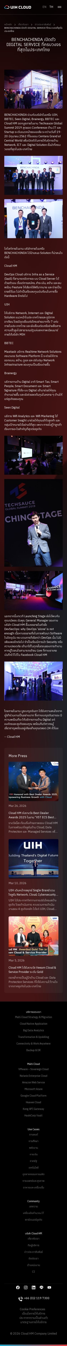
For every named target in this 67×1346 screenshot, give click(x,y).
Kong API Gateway (33, 1109)
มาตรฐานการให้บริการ (33, 1322)
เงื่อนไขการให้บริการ (33, 1314)
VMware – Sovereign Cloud (33, 1069)
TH (51, 7)
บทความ (33, 1206)
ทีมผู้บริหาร (33, 1245)
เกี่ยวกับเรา (23, 24)
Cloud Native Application (33, 1024)
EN (44, 7)
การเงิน (34, 1154)
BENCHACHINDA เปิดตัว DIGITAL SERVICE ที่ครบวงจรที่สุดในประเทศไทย (33, 29)
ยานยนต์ (33, 1135)
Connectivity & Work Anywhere (33, 1044)
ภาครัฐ (33, 1161)
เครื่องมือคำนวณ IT (33, 1213)
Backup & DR (33, 1050)
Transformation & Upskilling (33, 1037)
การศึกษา (33, 1141)
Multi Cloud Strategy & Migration (33, 1017)
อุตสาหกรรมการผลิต (33, 1174)
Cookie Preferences (32, 1309)
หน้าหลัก (8, 24)
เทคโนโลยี (34, 1168)
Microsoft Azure (34, 1089)
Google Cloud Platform (33, 1096)
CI (33, 1272)
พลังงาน (33, 1148)
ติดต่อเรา (34, 1259)
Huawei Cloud (33, 1102)
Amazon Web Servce (33, 1082)
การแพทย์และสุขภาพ (33, 1181)
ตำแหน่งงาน (33, 1265)
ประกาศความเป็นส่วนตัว (33, 1318)
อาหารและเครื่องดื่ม (33, 1187)
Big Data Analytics (33, 1030)
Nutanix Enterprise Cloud (33, 1076)
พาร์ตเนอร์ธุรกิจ (33, 1220)
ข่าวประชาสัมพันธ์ (43, 24)
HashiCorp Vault (33, 1116)
